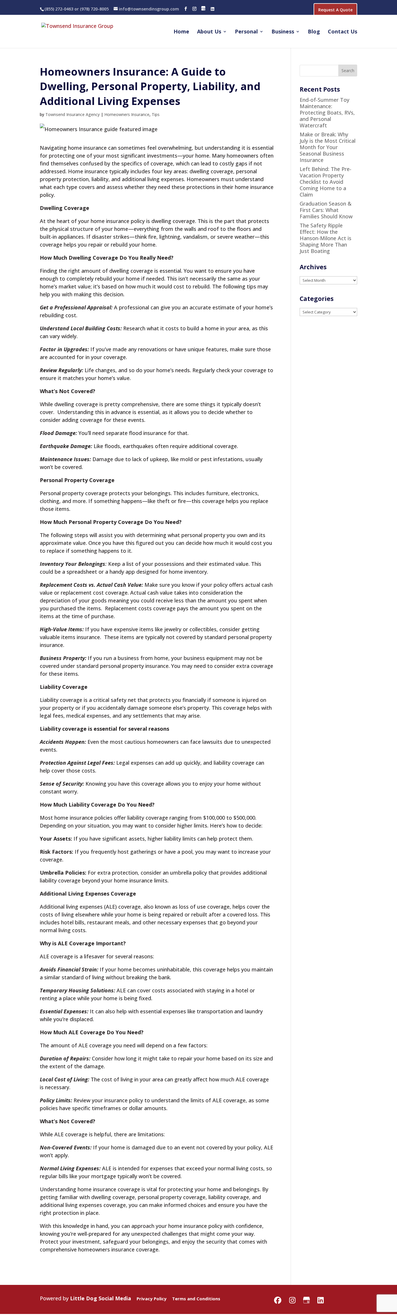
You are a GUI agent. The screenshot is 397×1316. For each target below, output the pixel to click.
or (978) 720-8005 (91, 9)
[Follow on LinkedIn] (212, 9)
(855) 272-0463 (58, 9)
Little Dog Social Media (100, 1298)
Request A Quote (335, 10)
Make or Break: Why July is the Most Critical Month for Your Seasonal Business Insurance (327, 147)
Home (181, 32)
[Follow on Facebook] (186, 9)
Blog (314, 32)
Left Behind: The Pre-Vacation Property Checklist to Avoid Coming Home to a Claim (325, 181)
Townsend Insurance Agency (72, 114)
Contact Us (342, 32)
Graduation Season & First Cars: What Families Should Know (326, 210)
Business (282, 32)
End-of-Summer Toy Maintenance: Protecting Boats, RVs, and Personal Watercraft (327, 112)
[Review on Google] (203, 9)
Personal (246, 32)
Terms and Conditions (196, 1298)
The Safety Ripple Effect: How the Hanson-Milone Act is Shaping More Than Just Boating (325, 238)
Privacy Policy (152, 1298)
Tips (156, 114)
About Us (209, 32)
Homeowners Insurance (126, 114)
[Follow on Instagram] (194, 9)
